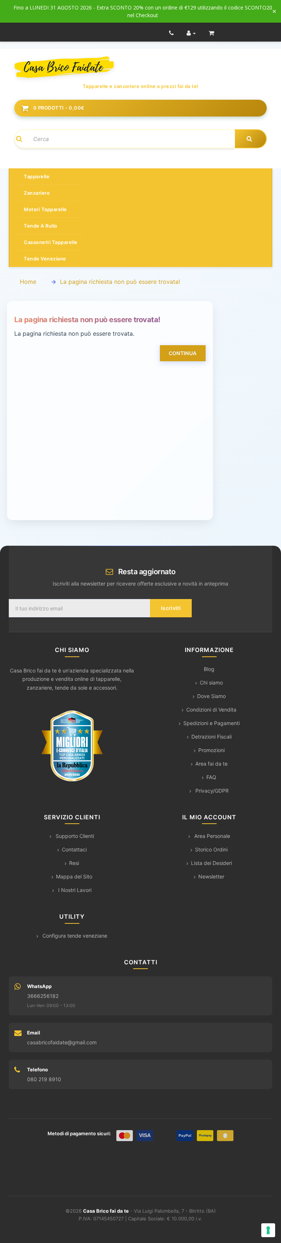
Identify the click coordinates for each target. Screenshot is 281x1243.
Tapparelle (36, 176)
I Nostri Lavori (74, 890)
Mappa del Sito (74, 876)
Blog (209, 669)
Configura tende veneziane (74, 936)
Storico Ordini (211, 849)
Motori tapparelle (45, 209)
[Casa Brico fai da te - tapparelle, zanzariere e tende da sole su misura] (140, 67)
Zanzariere (37, 193)
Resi (74, 863)
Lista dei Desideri (211, 863)
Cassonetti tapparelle (51, 242)
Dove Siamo (211, 696)
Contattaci (74, 849)
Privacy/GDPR (211, 791)
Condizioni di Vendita (211, 709)
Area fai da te (211, 763)
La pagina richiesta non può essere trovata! (120, 281)
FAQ (211, 777)
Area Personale (211, 836)
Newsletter (211, 876)
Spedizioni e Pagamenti (211, 723)
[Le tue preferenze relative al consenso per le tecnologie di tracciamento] (268, 1230)
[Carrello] (211, 32)
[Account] (191, 32)
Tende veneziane (45, 259)
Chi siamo (211, 682)
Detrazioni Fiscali (211, 736)
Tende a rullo (40, 226)
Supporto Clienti (74, 836)
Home (28, 281)
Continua (183, 353)
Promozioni (211, 750)
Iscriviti (171, 608)
